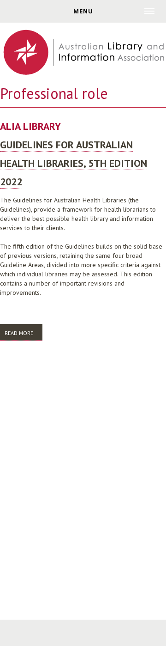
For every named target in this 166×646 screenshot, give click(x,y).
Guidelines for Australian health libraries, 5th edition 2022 (73, 163)
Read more (23, 335)
